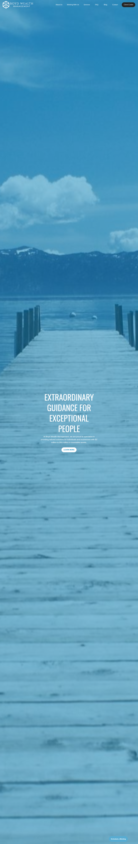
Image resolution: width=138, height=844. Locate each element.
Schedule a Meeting (118, 839)
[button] (59, 5)
